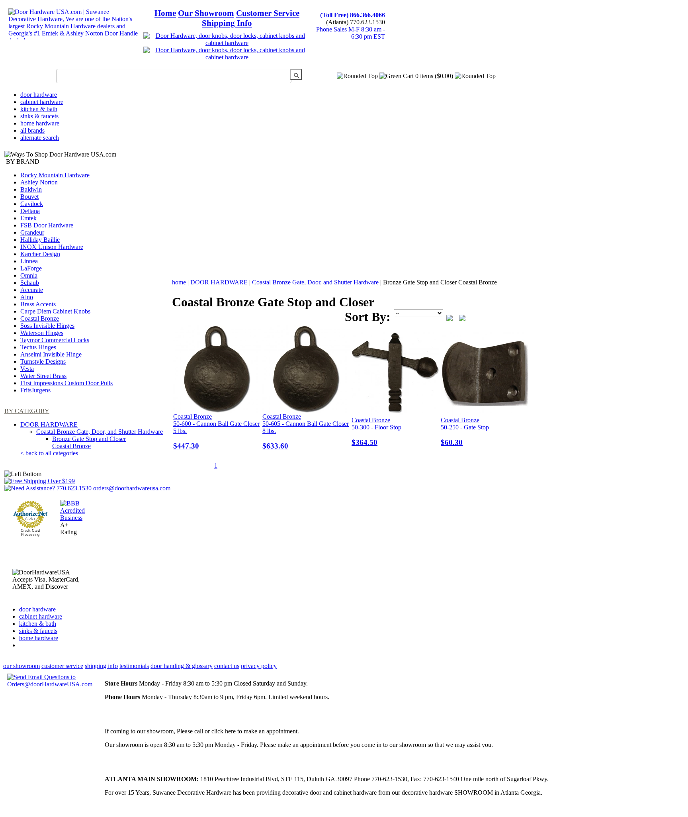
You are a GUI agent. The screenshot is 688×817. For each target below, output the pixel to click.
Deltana (30, 211)
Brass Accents (38, 304)
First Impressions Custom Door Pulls (66, 383)
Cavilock (31, 203)
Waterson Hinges (41, 332)
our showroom (21, 665)
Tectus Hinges (38, 347)
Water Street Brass (43, 375)
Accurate (31, 289)
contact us (226, 665)
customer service (62, 665)
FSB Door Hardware (46, 225)
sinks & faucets (39, 116)
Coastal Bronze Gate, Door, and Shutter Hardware (99, 431)
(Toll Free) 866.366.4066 (352, 15)
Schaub (29, 282)
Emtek (28, 218)
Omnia (28, 275)
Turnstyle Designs (43, 361)
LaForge (31, 268)
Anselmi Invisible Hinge (51, 354)
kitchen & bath (38, 109)
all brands (32, 130)
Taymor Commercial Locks (54, 340)
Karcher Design (40, 254)
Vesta (27, 368)
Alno (26, 297)
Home (165, 13)
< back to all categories (49, 453)
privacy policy (259, 665)
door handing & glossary (181, 665)
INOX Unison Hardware (51, 246)
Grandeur (32, 232)
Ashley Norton (39, 182)
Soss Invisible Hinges (47, 325)
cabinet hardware (41, 101)
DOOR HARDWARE (49, 424)
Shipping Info (227, 23)
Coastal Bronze (39, 318)
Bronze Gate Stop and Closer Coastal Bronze (89, 442)
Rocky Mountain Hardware (55, 175)
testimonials (134, 665)
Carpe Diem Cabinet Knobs (55, 311)
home (179, 282)
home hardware (39, 123)
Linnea (29, 261)
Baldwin (31, 189)
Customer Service (267, 13)
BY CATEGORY (26, 411)
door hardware (38, 94)
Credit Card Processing (30, 533)
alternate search (39, 137)
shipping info (101, 665)
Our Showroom (206, 13)
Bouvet (29, 196)
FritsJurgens (35, 390)
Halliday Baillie (40, 239)
